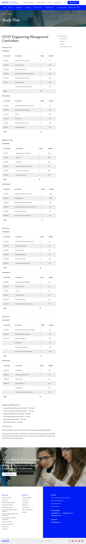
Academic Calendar (27, 497)
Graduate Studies (49, 7)
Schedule (24, 512)
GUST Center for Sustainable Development (9, 518)
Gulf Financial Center (7, 521)
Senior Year (62, 44)
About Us (10, 7)
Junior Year (62, 41)
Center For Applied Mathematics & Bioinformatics (10, 514)
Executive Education (61, 7)
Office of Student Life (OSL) (8, 502)
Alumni (50, 2)
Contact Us (4, 529)
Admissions (18, 7)
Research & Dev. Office (7, 505)
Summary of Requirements (65, 46)
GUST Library (25, 500)
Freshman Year (63, 36)
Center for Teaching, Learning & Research (9, 510)
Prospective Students (28, 2)
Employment (25, 505)
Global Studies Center (7, 507)
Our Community (37, 7)
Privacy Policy (5, 526)
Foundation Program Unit (8, 524)
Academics (27, 7)
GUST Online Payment (27, 509)
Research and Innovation (74, 7)
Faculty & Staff (57, 2)
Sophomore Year (63, 38)
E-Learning (4, 500)
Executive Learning (6, 497)
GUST (3, 14)
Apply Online (25, 502)
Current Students (41, 2)
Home (4, 7)
